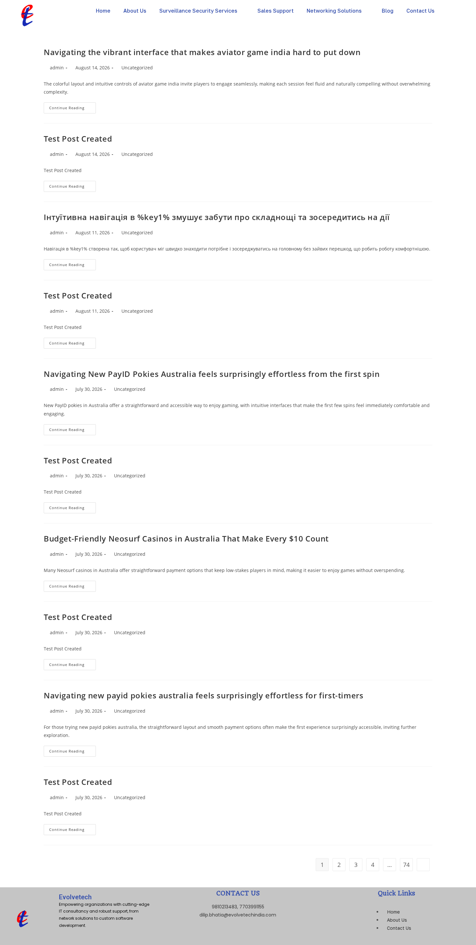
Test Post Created (78, 138)
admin (57, 67)
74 (406, 865)
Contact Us (420, 10)
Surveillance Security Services (198, 10)
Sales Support (275, 10)
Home (103, 10)
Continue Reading (72, 106)
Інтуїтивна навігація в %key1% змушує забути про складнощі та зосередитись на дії (217, 217)
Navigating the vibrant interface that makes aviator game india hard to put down (202, 52)
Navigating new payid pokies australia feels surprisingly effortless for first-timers (203, 695)
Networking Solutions (334, 10)
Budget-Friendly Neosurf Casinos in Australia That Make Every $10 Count (186, 538)
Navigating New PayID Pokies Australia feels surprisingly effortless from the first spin (212, 373)
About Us (134, 10)
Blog (387, 10)
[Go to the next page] (423, 864)
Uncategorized (137, 67)
